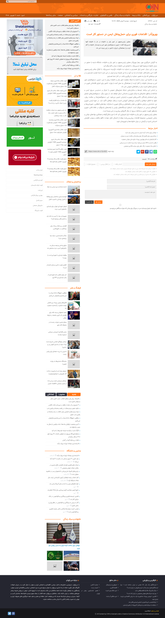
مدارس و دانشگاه (74, 451)
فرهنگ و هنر (75, 288)
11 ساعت (69, 462)
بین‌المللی (146, 15)
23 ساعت (66, 474)
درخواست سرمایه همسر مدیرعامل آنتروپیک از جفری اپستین (139, 605)
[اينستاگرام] (13, 613)
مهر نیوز (90, 24)
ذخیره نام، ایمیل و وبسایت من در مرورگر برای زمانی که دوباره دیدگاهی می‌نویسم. (133, 208)
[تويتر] (138, 152)
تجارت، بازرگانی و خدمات (89, 15)
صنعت (60, 15)
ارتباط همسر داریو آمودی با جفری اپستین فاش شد (142, 602)
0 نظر (98, 21)
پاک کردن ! (89, 202)
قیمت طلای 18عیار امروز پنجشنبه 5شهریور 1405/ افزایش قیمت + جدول (57, 152)
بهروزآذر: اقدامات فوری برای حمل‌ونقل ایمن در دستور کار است (122, 34)
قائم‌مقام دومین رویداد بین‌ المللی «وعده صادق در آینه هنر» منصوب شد (57, 305)
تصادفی (50, 394)
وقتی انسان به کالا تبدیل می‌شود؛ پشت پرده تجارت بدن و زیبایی (138, 143)
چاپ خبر (89, 21)
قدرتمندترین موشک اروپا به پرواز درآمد (68, 68)
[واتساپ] (155, 152)
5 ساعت (52, 456)
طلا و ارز (77, 75)
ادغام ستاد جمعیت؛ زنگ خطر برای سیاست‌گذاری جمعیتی (140, 146)
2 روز (66, 499)
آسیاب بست (94, 588)
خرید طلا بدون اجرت (111, 591)
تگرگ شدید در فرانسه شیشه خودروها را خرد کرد (65, 56)
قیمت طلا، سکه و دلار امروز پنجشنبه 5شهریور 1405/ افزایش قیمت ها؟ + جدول (57, 142)
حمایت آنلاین (94, 585)
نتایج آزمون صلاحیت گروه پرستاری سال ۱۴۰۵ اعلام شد (63, 490)
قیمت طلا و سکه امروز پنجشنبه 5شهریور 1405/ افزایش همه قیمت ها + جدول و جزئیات (57, 123)
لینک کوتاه (111, 151)
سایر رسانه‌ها (51, 15)
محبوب (62, 394)
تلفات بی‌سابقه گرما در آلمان (70, 65)
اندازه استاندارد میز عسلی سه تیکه (57, 187)
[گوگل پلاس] (142, 152)
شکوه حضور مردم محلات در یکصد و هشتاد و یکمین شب (63, 35)
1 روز (75, 487)
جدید (74, 394)
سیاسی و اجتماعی (71, 15)
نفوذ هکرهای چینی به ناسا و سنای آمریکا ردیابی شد (64, 484)
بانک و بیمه (136, 15)
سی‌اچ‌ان (155, 15)
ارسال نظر (98, 202)
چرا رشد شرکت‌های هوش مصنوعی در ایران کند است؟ (141, 593)
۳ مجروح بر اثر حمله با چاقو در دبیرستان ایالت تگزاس (63, 31)
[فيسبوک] (147, 152)
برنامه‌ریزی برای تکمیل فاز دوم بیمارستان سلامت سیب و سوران (138, 136)
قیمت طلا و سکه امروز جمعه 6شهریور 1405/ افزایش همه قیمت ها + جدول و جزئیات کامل (57, 83)
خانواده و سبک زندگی (122, 15)
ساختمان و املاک (73, 182)
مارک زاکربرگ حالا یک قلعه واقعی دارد (145, 591)
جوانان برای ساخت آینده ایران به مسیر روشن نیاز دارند (140, 133)
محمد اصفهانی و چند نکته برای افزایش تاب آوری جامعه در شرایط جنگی (57, 315)
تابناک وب (148, 611)
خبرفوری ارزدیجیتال (111, 585)
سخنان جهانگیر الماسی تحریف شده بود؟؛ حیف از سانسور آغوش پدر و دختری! (56, 344)
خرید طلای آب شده (111, 596)
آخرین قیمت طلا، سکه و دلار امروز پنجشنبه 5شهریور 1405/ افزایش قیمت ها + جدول (57, 93)
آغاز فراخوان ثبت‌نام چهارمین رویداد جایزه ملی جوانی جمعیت (139, 139)
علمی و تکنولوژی (106, 15)
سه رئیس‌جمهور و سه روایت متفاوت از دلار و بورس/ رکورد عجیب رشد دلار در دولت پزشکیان (56, 113)
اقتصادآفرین (113, 588)
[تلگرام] (151, 152)
